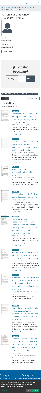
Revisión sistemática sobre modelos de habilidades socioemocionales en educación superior (25, 255)
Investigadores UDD (15, 7)
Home (4, 7)
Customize (4, 390)
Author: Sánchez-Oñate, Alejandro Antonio (25, 94)
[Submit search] (26, 3)
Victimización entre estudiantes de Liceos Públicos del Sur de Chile (25, 172)
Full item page (7, 51)
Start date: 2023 (7, 94)
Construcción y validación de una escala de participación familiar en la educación (25, 197)
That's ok (35, 390)
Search (31, 79)
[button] (28, 3)
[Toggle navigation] (38, 3)
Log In (32, 3)
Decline (29, 390)
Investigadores (29, 7)
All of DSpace (11, 79)
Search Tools (33, 98)
